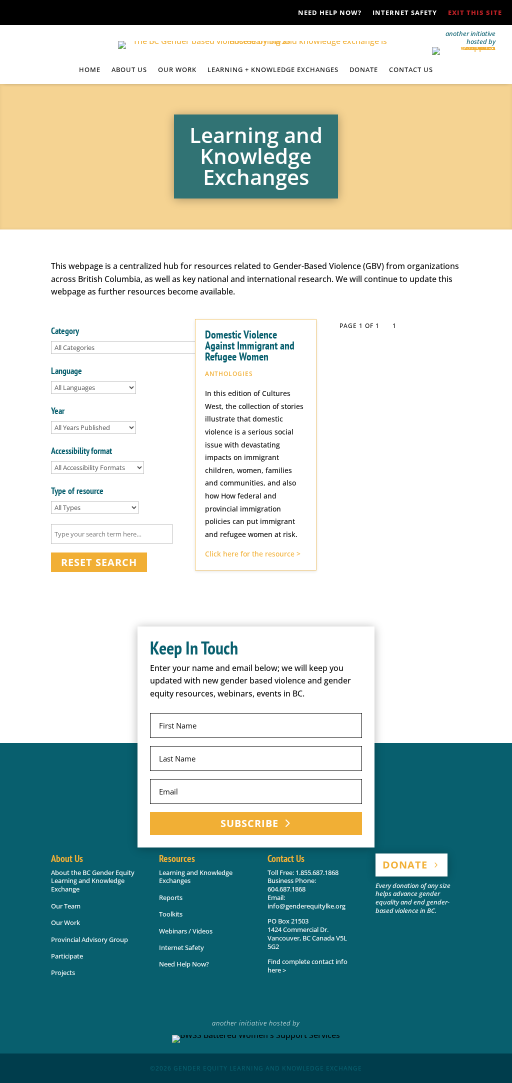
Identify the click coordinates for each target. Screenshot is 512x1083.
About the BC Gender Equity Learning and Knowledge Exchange (92, 881)
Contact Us (411, 70)
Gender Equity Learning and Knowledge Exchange (268, 1068)
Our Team (65, 906)
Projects (63, 972)
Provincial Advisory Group (89, 939)
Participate (67, 956)
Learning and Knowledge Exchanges (195, 877)
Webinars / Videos (185, 931)
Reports (170, 897)
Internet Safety (404, 13)
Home (89, 70)
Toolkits (170, 914)
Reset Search (99, 562)
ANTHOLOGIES (229, 374)
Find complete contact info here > (308, 965)
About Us (129, 70)
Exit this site (475, 13)
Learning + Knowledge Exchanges (273, 70)
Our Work (65, 922)
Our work (177, 70)
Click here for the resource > (252, 553)
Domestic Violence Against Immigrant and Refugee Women (249, 346)
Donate (364, 70)
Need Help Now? (330, 13)
